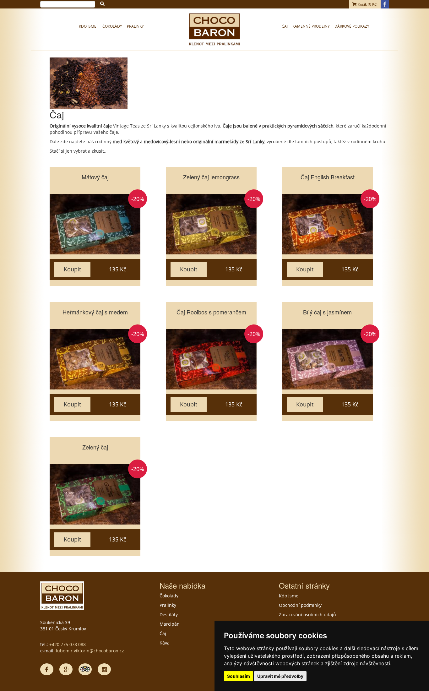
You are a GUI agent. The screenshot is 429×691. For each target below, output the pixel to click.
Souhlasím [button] (238, 676)
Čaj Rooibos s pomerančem (211, 312)
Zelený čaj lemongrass (211, 177)
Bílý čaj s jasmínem (327, 312)
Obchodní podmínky (300, 605)
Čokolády (112, 26)
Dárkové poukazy (351, 26)
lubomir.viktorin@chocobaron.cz (90, 651)
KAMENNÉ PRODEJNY (311, 26)
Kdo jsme (87, 26)
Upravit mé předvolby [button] (280, 676)
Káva (165, 643)
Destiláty (169, 615)
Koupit (72, 269)
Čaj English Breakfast (328, 177)
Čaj (285, 26)
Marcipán (170, 624)
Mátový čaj (95, 177)
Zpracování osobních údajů (307, 615)
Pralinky (135, 26)
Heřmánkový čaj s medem (95, 312)
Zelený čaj (95, 447)
